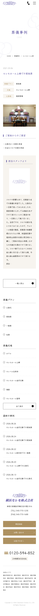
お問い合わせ (19, 532)
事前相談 (18, 524)
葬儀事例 (17, 56)
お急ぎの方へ (19, 541)
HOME (9, 56)
